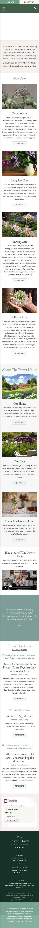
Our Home (19, 403)
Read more (19, 699)
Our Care (19, 461)
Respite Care (19, 113)
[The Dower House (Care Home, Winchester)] (19, 6)
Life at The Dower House (19, 521)
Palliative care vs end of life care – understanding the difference (19, 757)
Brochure (10, 2)
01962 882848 (22, 870)
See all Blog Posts (19, 650)
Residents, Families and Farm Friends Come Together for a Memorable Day (19, 667)
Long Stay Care (19, 180)
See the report (10, 820)
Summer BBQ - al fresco (19, 716)
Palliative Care (19, 317)
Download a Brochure (19, 858)
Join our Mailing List (19, 860)
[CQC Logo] (10, 803)
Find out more (19, 144)
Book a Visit (29, 2)
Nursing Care (19, 241)
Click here (21, 873)
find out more (19, 921)
